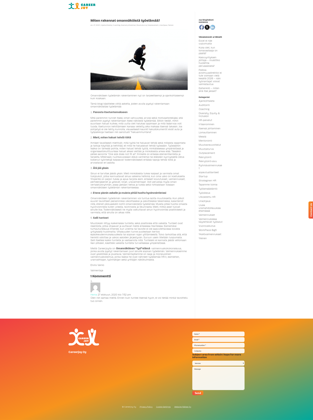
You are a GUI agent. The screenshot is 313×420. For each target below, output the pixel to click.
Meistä (231, 6)
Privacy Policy (146, 407)
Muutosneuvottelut (210, 144)
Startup (203, 176)
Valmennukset (162, 6)
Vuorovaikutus (207, 225)
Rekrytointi (205, 157)
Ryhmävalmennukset (210, 167)
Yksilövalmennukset (210, 234)
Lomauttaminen (208, 132)
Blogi (222, 6)
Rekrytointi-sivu (208, 161)
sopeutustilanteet (209, 172)
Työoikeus (204, 192)
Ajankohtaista (106, 25)
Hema (93, 294)
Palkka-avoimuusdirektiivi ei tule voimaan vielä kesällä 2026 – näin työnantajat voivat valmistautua (210, 77)
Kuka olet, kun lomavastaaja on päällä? (208, 50)
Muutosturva (142, 25)
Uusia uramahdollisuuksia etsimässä (210, 208)
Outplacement (153, 25)
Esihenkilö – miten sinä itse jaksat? (209, 90)
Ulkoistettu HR (207, 197)
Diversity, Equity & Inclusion (209, 115)
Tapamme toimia (208, 184)
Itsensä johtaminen (128, 25)
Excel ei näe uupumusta (205, 42)
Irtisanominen (206, 124)
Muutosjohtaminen (185, 6)
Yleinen (170, 25)
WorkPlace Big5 (208, 230)
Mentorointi (205, 140)
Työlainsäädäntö (208, 188)
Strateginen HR (207, 180)
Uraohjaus (163, 25)
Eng (242, 6)
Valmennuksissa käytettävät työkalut (211, 220)
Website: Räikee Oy (182, 407)
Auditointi (204, 105)
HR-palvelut (142, 6)
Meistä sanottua (208, 6)
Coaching (116, 25)
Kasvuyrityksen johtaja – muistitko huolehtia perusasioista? (209, 61)
